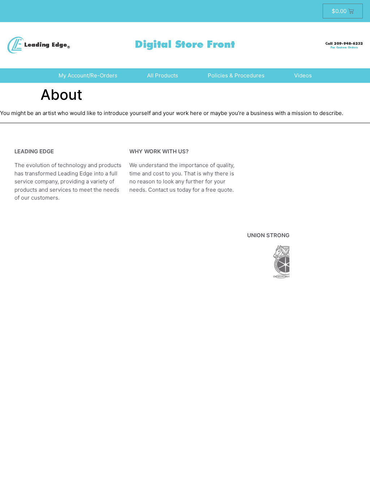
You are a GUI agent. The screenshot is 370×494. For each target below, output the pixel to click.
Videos (303, 75)
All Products (162, 75)
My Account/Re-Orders (88, 75)
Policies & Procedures (236, 75)
